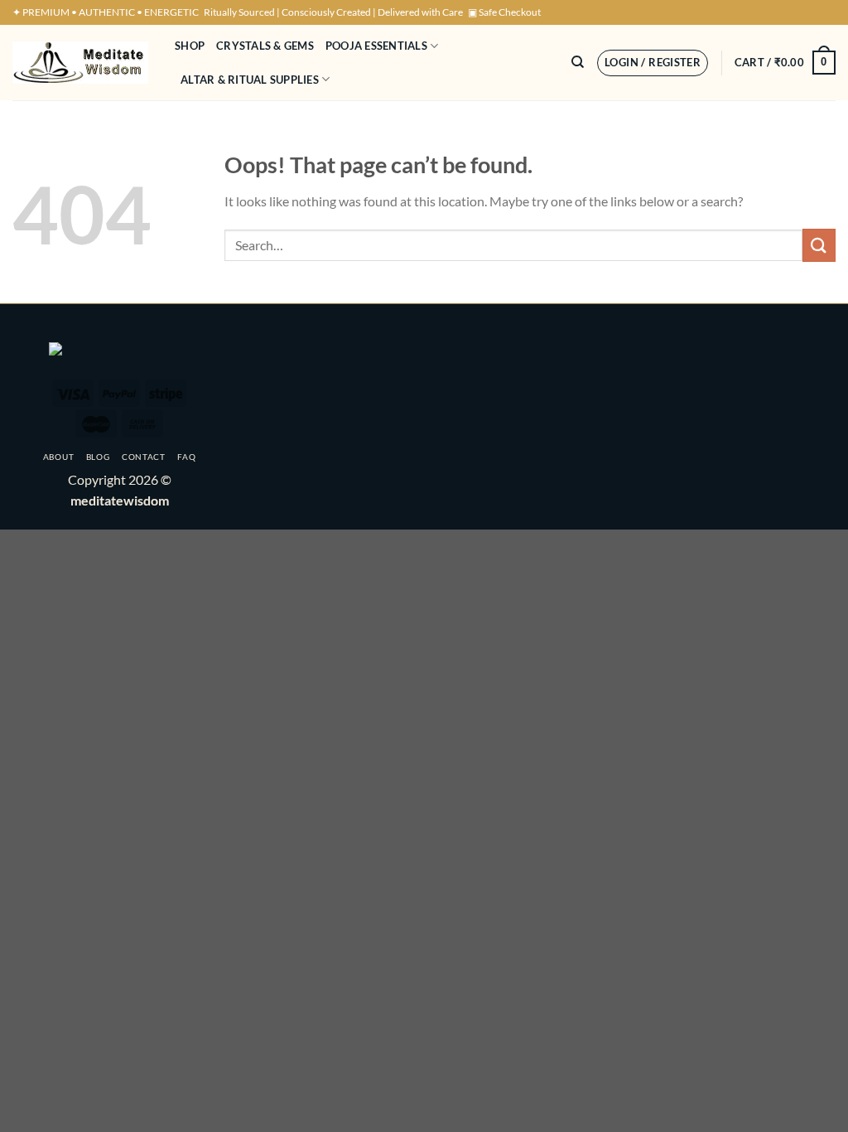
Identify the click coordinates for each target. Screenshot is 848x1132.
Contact (144, 457)
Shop (190, 45)
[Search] (577, 62)
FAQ (186, 457)
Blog (98, 457)
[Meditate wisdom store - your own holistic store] (81, 62)
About (58, 457)
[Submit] (819, 245)
